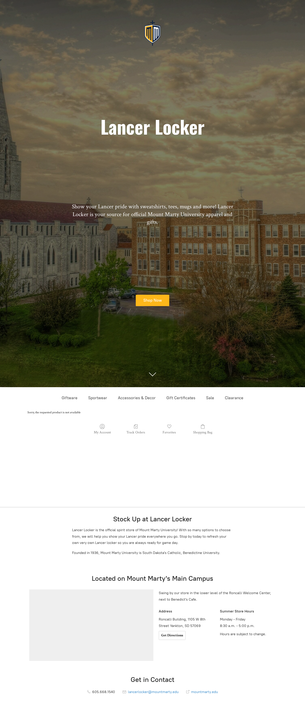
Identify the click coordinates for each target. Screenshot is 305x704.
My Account (102, 432)
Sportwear (97, 397)
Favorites (169, 432)
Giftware (69, 397)
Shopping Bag (202, 432)
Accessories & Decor (137, 397)
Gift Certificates (180, 397)
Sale (210, 397)
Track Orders (135, 432)
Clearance (234, 397)
